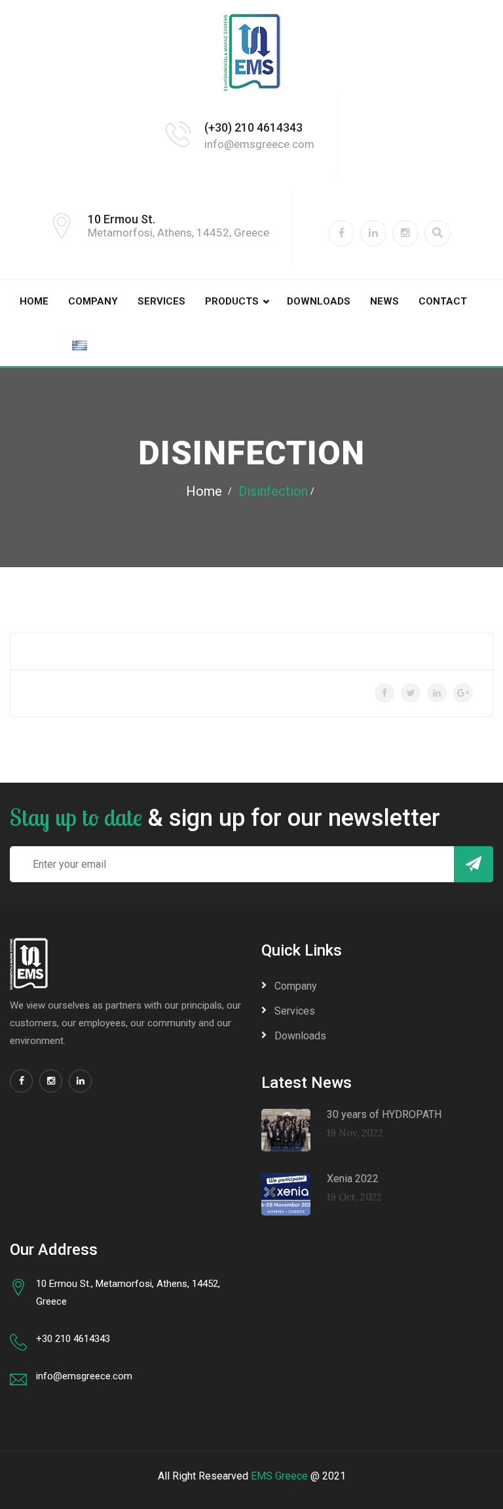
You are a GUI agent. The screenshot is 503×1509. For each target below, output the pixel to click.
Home (34, 301)
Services (161, 301)
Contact (443, 301)
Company (93, 301)
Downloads (318, 301)
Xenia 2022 (353, 1178)
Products (232, 301)
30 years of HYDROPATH (384, 1114)
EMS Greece (279, 1476)
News (384, 301)
